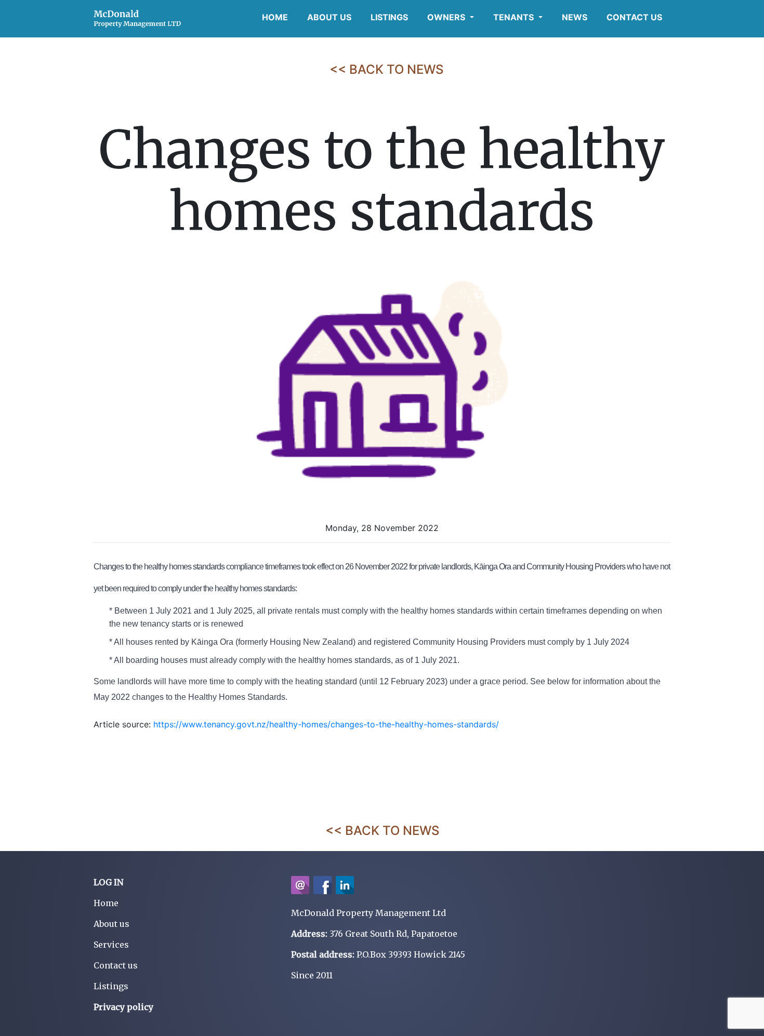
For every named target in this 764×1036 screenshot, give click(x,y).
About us (111, 924)
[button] (450, 17)
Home (106, 903)
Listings (111, 986)
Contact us (116, 965)
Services (111, 944)
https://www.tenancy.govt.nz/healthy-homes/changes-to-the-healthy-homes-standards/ (326, 724)
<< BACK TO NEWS (386, 69)
